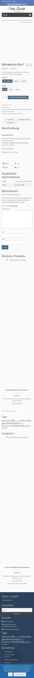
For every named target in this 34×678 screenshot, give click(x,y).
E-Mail (3, 239)
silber (11, 89)
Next (30, 334)
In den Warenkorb (18, 97)
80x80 (24, 81)
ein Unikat (17, 421)
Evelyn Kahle (9, 109)
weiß (17, 89)
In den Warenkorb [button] (17, 406)
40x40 (16, 81)
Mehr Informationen (19, 674)
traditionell (4, 428)
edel (12, 420)
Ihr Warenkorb (10, 1)
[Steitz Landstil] (17, 9)
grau (4, 89)
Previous (3, 334)
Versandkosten (18, 74)
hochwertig (10, 113)
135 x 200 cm (7, 81)
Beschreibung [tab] (10, 119)
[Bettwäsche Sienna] (27, 64)
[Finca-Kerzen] (30, 64)
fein (29, 420)
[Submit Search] (8, 4)
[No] (32, 671)
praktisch (27, 426)
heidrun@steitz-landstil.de (11, 629)
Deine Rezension (5, 208)
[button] (7, 163)
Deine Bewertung (6, 206)
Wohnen (14, 109)
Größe (4, 77)
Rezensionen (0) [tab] (10, 122)
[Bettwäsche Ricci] (5, 59)
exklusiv (14, 113)
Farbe (4, 86)
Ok (10, 674)
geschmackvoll (20, 113)
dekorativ (6, 420)
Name (3, 232)
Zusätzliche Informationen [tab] (24, 119)
